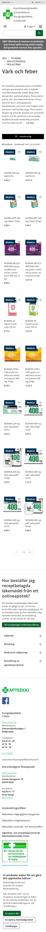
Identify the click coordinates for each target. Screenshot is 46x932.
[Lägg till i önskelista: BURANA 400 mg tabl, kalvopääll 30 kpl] (40, 499)
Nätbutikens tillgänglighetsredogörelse (20, 814)
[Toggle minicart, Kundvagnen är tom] (40, 26)
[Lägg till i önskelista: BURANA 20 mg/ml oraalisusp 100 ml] (19, 300)
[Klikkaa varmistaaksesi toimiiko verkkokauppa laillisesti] (23, 851)
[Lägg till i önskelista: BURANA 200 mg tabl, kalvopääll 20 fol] (19, 402)
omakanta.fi (33, 609)
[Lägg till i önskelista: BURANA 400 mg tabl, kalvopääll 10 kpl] (19, 451)
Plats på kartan (9, 722)
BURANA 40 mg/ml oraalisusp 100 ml (31, 323)
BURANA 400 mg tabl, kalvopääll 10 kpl (12, 474)
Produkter (16, 58)
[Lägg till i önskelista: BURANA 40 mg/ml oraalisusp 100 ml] (40, 300)
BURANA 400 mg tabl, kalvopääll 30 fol (12, 523)
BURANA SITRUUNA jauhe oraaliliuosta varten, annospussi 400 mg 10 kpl (12, 375)
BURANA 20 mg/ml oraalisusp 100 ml (10, 323)
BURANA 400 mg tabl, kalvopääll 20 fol (33, 474)
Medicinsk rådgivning (15, 652)
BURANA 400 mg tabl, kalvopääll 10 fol (33, 426)
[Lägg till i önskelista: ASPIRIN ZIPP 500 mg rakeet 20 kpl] (40, 197)
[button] (23, 136)
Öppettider (6, 2)
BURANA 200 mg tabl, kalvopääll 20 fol (12, 426)
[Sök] (39, 33)
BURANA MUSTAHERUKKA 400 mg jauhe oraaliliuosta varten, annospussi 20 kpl (33, 269)
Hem (4, 58)
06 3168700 (7, 753)
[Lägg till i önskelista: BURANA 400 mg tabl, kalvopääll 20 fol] (40, 451)
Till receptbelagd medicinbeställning (21, 624)
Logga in (31, 26)
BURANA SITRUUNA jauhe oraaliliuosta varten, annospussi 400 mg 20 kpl (33, 375)
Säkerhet (9, 635)
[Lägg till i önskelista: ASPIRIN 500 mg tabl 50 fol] (40, 152)
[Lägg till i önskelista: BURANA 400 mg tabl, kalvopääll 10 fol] (40, 402)
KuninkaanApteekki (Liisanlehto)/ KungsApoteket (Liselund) (26, 14)
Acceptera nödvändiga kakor (19, 919)
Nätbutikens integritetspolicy (16, 820)
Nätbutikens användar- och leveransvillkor (22, 826)
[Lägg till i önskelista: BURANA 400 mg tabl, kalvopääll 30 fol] (19, 499)
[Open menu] (5, 26)
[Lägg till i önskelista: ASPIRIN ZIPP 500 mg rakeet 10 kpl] (19, 197)
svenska (38, 2)
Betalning (9, 644)
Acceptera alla (12, 913)
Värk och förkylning (16, 61)
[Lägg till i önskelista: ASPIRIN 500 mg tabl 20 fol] (19, 152)
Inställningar (11, 926)
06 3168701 (7, 797)
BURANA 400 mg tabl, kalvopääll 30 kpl (33, 523)
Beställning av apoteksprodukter (14, 663)
